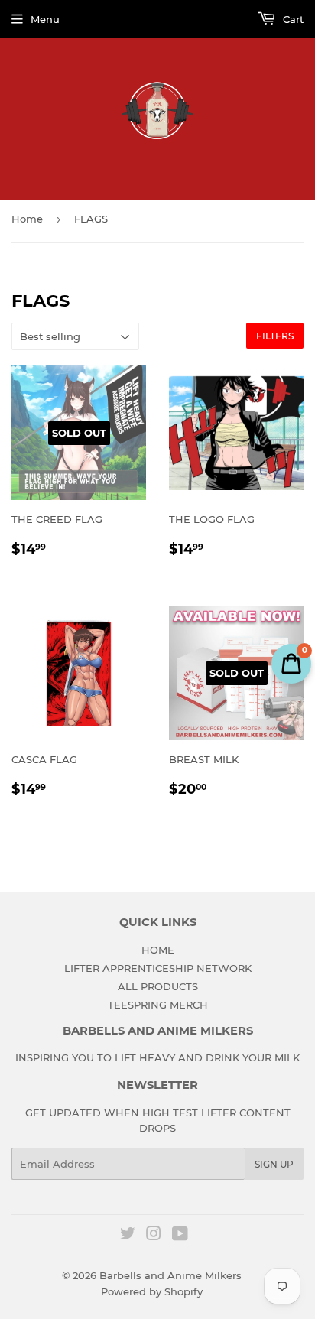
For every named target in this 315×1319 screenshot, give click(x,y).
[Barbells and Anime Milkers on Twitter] (127, 1236)
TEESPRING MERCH (158, 1005)
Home (27, 219)
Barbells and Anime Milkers (170, 1275)
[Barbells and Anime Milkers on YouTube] (180, 1236)
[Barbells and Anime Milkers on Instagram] (153, 1236)
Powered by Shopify (152, 1291)
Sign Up (274, 1164)
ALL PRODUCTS (158, 986)
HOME (157, 950)
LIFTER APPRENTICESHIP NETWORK (158, 968)
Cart (292, 19)
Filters (275, 336)
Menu (45, 19)
